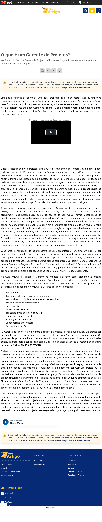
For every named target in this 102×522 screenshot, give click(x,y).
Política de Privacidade (10, 472)
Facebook (9, 493)
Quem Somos (6, 464)
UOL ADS (20, 8)
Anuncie (4, 468)
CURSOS (54, 3)
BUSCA (73, 3)
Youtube (8, 502)
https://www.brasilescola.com (76, 87)
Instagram (9, 497)
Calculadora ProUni (76, 475)
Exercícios (72, 460)
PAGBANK (46, 3)
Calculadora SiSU (75, 471)
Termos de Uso (7, 475)
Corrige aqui (73, 468)
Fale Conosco (39, 464)
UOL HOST (35, 3)
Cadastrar (38, 460)
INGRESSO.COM (23, 3)
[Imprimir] (42, 70)
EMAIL (73, 8)
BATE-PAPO (87, 3)
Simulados (72, 464)
